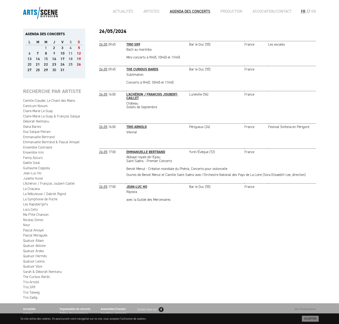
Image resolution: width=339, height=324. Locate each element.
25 (70, 64)
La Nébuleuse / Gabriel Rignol (44, 194)
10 (62, 53)
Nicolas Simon (33, 220)
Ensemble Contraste (37, 147)
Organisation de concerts (75, 309)
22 (46, 64)
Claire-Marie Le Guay (38, 111)
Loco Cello (30, 209)
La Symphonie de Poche (40, 199)
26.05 (103, 44)
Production (231, 11)
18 (70, 58)
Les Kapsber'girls (35, 204)
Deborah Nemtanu (36, 121)
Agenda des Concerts (190, 11)
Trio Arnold (31, 282)
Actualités (123, 11)
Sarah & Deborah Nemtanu (42, 271)
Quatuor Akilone (34, 245)
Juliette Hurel (33, 178)
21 (38, 64)
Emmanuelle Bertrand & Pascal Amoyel (51, 142)
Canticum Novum (35, 106)
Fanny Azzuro (33, 157)
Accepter (310, 319)
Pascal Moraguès (35, 235)
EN (313, 11)
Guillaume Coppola (36, 168)
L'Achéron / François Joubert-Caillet (49, 183)
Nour (26, 225)
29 (46, 69)
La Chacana (31, 189)
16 (54, 58)
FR (303, 11)
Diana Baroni (32, 126)
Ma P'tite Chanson (36, 214)
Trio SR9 (29, 287)
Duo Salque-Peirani (37, 131)
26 (79, 64)
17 (62, 58)
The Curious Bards (36, 276)
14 (38, 58)
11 (70, 53)
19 (79, 58)
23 (54, 64)
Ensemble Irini (33, 152)
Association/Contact (272, 11)
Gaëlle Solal (31, 163)
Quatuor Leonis (34, 261)
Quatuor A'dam (33, 240)
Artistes (151, 11)
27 (29, 69)
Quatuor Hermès (35, 256)
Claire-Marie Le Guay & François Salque (51, 116)
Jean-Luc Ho (32, 173)
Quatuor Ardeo (33, 251)
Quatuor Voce (32, 266)
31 (62, 69)
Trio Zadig (30, 297)
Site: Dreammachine (305, 309)
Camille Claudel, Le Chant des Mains (49, 100)
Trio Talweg (31, 292)
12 (79, 53)
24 (62, 64)
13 (29, 58)
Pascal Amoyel (33, 230)
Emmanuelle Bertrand (39, 137)
